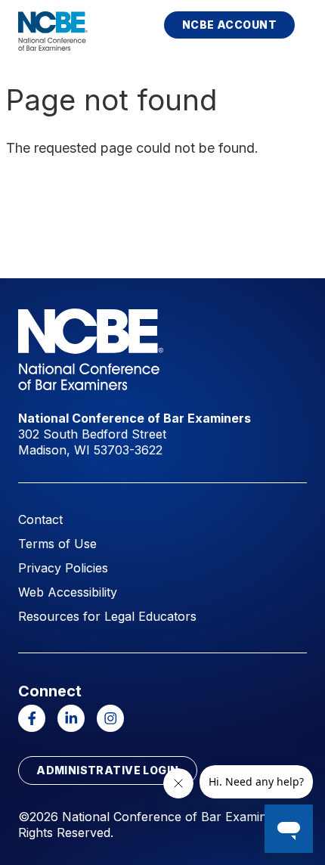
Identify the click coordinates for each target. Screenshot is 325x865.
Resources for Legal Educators (107, 616)
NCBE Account (229, 24)
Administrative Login (107, 770)
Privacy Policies (63, 567)
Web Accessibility (67, 592)
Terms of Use (57, 543)
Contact (40, 519)
